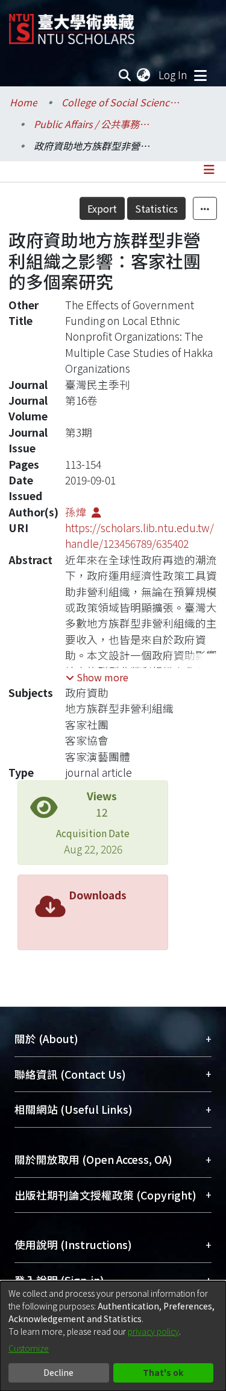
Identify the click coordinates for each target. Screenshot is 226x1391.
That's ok (163, 1372)
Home (23, 102)
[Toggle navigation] (200, 74)
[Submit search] (125, 75)
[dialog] (113, 1336)
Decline (58, 1372)
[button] (97, 677)
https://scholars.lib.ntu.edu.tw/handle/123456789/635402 (139, 535)
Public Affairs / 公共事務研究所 (94, 124)
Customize (28, 1348)
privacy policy (153, 1331)
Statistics (156, 208)
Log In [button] (174, 74)
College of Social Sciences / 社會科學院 (121, 102)
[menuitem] (144, 75)
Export (102, 208)
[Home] (71, 24)
